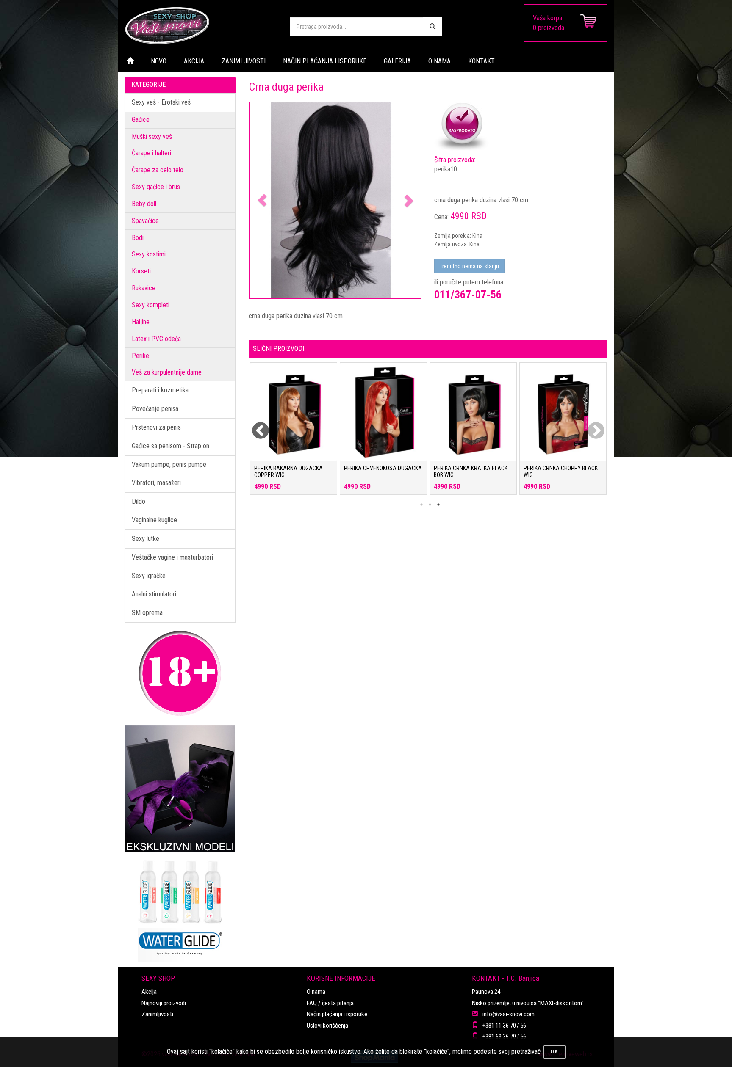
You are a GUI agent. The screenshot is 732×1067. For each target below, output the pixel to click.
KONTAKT (481, 61)
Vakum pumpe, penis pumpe (169, 464)
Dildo (138, 501)
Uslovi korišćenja (327, 1025)
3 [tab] (438, 504)
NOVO (158, 61)
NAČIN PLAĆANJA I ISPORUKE (324, 61)
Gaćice (141, 120)
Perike (140, 356)
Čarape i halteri (151, 153)
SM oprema (147, 613)
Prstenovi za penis (156, 427)
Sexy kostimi (149, 254)
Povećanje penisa (155, 409)
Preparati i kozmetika (160, 390)
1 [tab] (421, 504)
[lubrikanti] (180, 907)
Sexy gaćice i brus (156, 187)
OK (554, 1052)
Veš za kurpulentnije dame (167, 372)
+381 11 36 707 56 (504, 1025)
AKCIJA (194, 61)
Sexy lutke (145, 539)
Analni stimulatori (154, 594)
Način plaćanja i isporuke (337, 1014)
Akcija (149, 991)
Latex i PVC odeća (156, 339)
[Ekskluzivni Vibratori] (180, 788)
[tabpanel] (293, 432)
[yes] (432, 26)
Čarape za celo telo (157, 170)
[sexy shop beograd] (201, 25)
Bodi (138, 238)
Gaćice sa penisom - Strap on (170, 446)
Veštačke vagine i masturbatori (172, 557)
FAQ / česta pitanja (330, 1003)
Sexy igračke (149, 576)
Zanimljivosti (157, 1014)
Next (590, 426)
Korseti (141, 271)
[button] (262, 200)
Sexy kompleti (150, 305)
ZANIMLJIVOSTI (244, 61)
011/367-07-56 (468, 294)
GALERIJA (397, 61)
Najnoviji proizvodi (163, 1003)
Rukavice (143, 288)
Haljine (141, 322)
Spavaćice (145, 221)
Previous (255, 426)
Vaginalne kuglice (154, 520)
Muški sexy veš (152, 136)
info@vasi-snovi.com (508, 1014)
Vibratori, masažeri (156, 483)
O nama (316, 991)
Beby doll (144, 204)
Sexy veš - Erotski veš (161, 102)
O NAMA (439, 61)
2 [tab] (430, 504)
